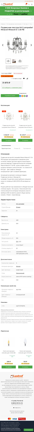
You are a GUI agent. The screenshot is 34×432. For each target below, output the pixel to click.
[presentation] (3, 45)
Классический (20, 273)
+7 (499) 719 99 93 (29, 1)
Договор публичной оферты (17, 412)
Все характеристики (7, 76)
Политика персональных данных (17, 411)
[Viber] (27, 96)
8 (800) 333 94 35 (17, 403)
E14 (17, 241)
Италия (18, 207)
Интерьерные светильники (14, 24)
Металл (18, 266)
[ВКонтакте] (20, 96)
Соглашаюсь (28, 429)
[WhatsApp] (25, 96)
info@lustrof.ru (18, 407)
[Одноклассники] (22, 96)
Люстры (25, 24)
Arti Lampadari (20, 204)
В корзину (9, 140)
